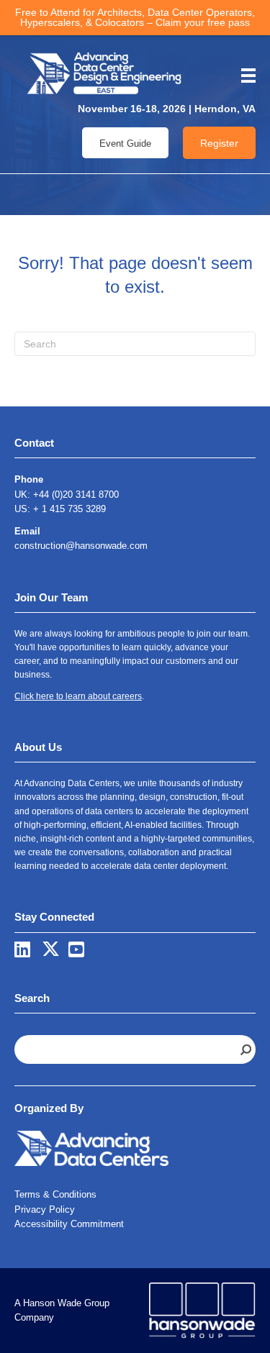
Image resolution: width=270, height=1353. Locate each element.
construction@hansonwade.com (81, 545)
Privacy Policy (44, 1209)
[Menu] (243, 75)
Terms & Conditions (55, 1194)
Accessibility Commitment (69, 1223)
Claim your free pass (203, 22)
